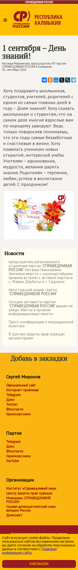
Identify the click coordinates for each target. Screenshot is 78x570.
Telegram (13, 395)
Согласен (39, 564)
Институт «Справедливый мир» (31, 488)
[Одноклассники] (50, 80)
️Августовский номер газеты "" (30, 292)
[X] (61, 80)
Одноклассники (18, 414)
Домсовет (14, 515)
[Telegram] (73, 80)
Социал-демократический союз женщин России (31, 508)
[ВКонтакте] (44, 80)
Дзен (10, 399)
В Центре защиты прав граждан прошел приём (34, 336)
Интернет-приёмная (22, 390)
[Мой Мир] (55, 80)
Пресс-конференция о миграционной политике (38, 324)
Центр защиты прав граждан (29, 493)
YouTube (12, 461)
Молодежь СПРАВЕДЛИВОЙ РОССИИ (28, 500)
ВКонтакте (14, 409)
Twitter (12, 404)
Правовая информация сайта (29, 551)
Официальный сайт (21, 385)
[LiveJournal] (67, 80)
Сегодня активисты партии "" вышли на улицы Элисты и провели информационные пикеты (38, 308)
